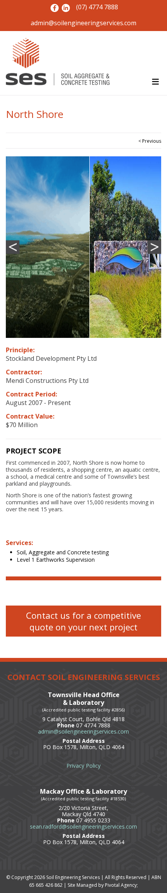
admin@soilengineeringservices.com (83, 23)
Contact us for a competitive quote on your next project (83, 621)
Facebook (54, 8)
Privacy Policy (83, 765)
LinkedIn (66, 8)
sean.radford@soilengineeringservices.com (83, 826)
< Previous (149, 141)
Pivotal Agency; (121, 885)
